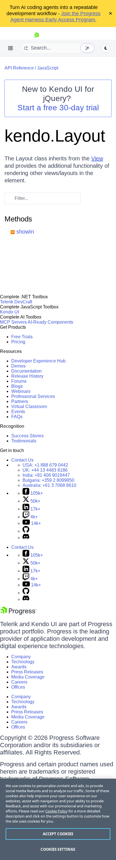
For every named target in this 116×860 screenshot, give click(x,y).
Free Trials (22, 336)
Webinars (20, 391)
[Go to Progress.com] (18, 613)
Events (18, 411)
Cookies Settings (58, 849)
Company (21, 656)
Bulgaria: (48, 480)
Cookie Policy (56, 811)
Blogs (17, 386)
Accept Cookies (58, 833)
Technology (22, 661)
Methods (18, 219)
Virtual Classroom (29, 406)
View (97, 158)
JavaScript (47, 68)
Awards (18, 666)
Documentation (26, 371)
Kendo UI (9, 312)
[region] (58, 819)
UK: (45, 470)
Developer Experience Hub (38, 361)
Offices (18, 687)
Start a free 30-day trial (58, 107)
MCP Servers (13, 322)
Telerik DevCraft (16, 301)
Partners (19, 401)
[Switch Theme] (105, 48)
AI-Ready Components (50, 322)
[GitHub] (26, 531)
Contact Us (22, 460)
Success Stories (27, 435)
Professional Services (33, 396)
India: (46, 475)
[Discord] (26, 537)
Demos (18, 366)
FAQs (17, 416)
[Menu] (11, 48)
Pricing (18, 341)
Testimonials (23, 440)
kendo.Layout (55, 135)
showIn (25, 232)
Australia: (49, 485)
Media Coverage (27, 677)
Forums (18, 381)
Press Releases (27, 671)
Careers (19, 682)
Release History (27, 376)
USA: (45, 465)
